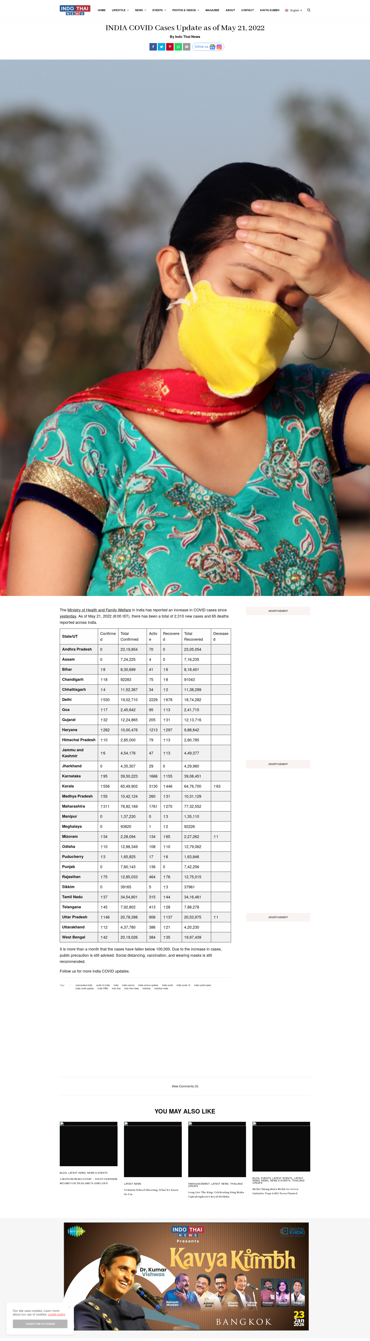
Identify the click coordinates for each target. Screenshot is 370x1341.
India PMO (103, 988)
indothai (147, 988)
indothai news (161, 988)
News (265, 1180)
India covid (167, 985)
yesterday (68, 616)
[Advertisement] (278, 686)
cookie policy (56, 1314)
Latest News (77, 1172)
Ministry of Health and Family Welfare (99, 609)
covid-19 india (103, 985)
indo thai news (131, 988)
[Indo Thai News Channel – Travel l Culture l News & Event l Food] (75, 10)
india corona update (148, 985)
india (116, 985)
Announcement (199, 1183)
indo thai (116, 988)
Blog (63, 1172)
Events (266, 1178)
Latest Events (282, 1178)
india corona (128, 985)
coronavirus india (84, 985)
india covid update (85, 988)
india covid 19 (183, 985)
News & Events (97, 1172)
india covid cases (202, 985)
